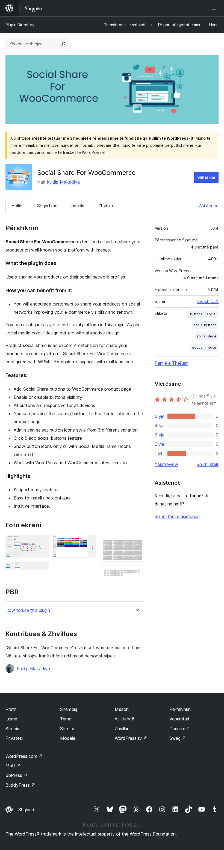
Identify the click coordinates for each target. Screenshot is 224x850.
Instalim (78, 205)
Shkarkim (206, 177)
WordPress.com (24, 756)
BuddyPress (20, 785)
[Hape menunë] (215, 8)
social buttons (205, 325)
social (211, 314)
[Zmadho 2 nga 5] (41, 569)
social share (206, 336)
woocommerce (203, 347)
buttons (196, 314)
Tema (65, 719)
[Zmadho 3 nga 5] (89, 542)
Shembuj (68, 709)
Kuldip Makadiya (63, 182)
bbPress (16, 775)
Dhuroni (179, 728)
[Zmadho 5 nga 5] (136, 573)
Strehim (12, 728)
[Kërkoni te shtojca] (63, 43)
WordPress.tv (131, 738)
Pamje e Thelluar (171, 363)
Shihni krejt (208, 464)
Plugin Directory (19, 24)
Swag (177, 738)
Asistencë (209, 205)
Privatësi (14, 738)
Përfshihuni (180, 709)
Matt (13, 765)
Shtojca (67, 728)
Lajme (11, 719)
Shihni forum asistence (177, 516)
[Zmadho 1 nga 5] (41, 542)
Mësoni (122, 709)
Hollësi (17, 205)
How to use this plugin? (28, 610)
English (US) (208, 301)
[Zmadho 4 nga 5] (136, 542)
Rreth (10, 709)
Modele (67, 738)
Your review (166, 464)
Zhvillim (105, 205)
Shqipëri (26, 809)
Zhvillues (123, 728)
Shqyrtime (47, 205)
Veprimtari (179, 719)
